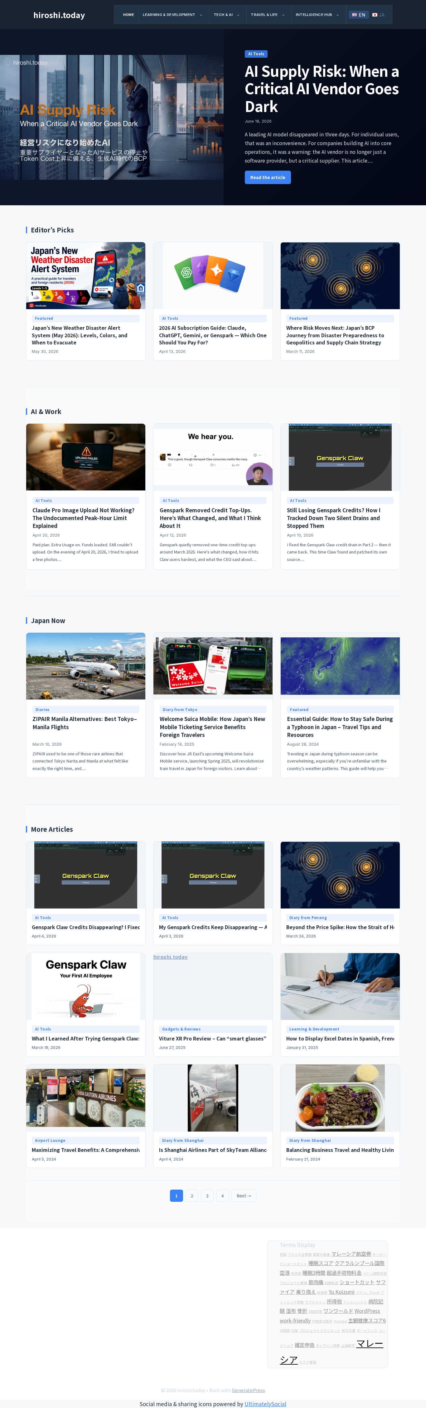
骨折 (302, 1310)
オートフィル (367, 1330)
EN (362, 15)
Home (128, 14)
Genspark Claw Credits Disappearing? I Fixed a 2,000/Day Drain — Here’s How (125, 927)
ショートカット (357, 1282)
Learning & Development (169, 14)
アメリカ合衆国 (300, 1254)
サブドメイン (315, 1302)
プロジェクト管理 (293, 1282)
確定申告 (305, 1344)
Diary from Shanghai (183, 1140)
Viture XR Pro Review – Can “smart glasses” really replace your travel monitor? (256, 1038)
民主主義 (349, 1330)
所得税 (334, 1301)
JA (382, 15)
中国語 (285, 1330)
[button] (203, 15)
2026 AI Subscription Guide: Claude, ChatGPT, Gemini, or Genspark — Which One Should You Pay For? (213, 335)
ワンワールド (338, 1310)
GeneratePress (248, 1390)
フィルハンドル (355, 1302)
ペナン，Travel (367, 1292)
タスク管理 (307, 1362)
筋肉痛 (315, 1282)
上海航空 (348, 1345)
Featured (44, 318)
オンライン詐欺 (328, 1345)
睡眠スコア (320, 1263)
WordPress (367, 1310)
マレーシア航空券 (351, 1253)
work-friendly (295, 1320)
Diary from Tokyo (180, 709)
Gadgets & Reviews (181, 1028)
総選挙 (322, 1292)
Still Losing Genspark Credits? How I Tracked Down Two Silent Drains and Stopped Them (333, 517)
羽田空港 (315, 1311)
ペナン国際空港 (375, 1273)
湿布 (291, 1310)
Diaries (42, 709)
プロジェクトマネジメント (320, 1330)
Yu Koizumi (342, 1291)
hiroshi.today (59, 14)
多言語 (296, 1273)
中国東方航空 (322, 1321)
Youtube (340, 1321)
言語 (283, 1254)
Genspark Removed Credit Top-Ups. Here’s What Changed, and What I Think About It (210, 517)
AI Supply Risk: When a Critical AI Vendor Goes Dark (322, 88)
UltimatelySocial (265, 1404)
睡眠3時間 (314, 1272)
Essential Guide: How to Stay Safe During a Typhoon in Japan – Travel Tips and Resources (340, 726)
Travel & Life (264, 14)
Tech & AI (223, 14)
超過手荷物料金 (344, 1272)
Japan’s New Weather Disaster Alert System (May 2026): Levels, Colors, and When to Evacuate (80, 335)
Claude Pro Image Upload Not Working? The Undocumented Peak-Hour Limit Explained (83, 517)
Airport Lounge (50, 1140)
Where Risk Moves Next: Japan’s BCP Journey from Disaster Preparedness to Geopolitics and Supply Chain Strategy (335, 335)
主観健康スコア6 (367, 1320)
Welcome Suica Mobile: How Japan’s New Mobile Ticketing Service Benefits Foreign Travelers (212, 726)
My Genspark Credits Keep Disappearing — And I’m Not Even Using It (243, 927)
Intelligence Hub (314, 14)
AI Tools (256, 53)
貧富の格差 (321, 1254)
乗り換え (306, 1291)
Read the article (267, 177)
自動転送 (331, 1282)
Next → (244, 1196)
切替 (294, 1330)
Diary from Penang (308, 917)
